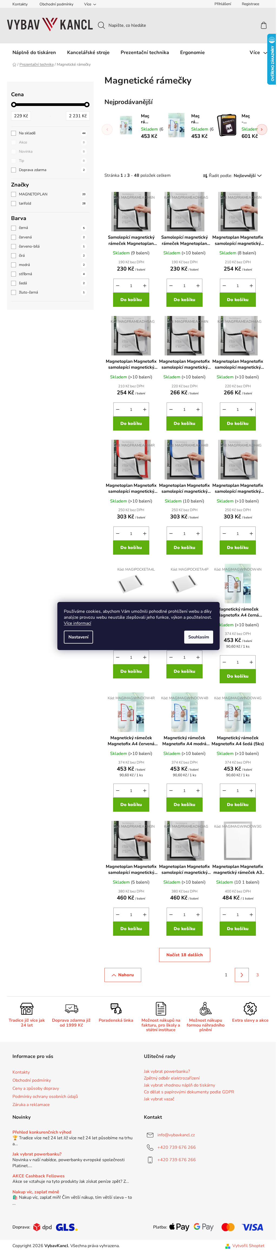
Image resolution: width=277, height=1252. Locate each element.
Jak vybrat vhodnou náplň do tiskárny (179, 1085)
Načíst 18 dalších (184, 955)
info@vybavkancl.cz (176, 1135)
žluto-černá (52, 292)
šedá (52, 283)
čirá (52, 255)
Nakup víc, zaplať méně (35, 1192)
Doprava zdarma (52, 169)
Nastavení (78, 637)
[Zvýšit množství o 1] (145, 285)
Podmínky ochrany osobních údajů (45, 1097)
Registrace (250, 3)
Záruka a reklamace (31, 1105)
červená (52, 237)
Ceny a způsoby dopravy (35, 1088)
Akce (52, 142)
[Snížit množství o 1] (118, 285)
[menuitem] (34, 52)
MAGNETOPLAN (52, 194)
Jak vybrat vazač (159, 1099)
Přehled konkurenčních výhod (41, 1132)
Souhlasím (198, 637)
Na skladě (52, 133)
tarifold (52, 203)
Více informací (77, 623)
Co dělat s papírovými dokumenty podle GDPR (189, 1092)
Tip (52, 160)
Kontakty (20, 4)
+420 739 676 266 (176, 1147)
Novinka (52, 151)
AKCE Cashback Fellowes (38, 1176)
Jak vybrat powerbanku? (167, 1071)
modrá (52, 264)
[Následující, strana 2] (242, 975)
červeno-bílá (52, 246)
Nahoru (126, 975)
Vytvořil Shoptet (248, 1246)
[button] (261, 129)
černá (52, 227)
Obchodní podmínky (56, 4)
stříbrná (52, 274)
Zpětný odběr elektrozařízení (172, 1078)
